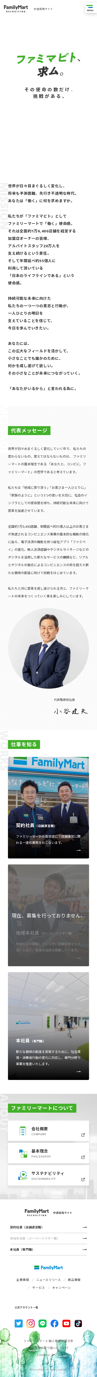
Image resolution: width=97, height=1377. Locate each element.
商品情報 (74, 1279)
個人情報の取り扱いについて (48, 1348)
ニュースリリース (48, 1279)
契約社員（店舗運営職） (27, 1227)
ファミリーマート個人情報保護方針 (48, 1341)
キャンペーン (61, 1287)
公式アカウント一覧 (26, 1307)
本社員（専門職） (22, 1249)
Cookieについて (48, 1354)
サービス (38, 1287)
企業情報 (22, 1279)
